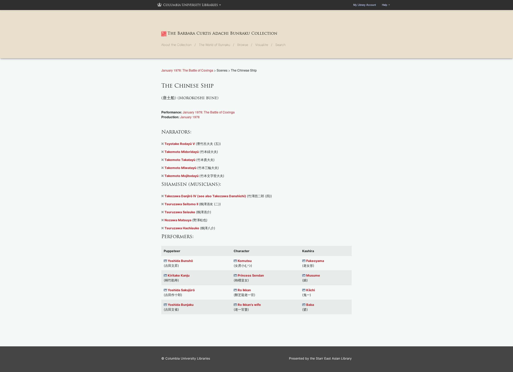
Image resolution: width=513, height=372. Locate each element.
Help (385, 5)
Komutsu (245, 261)
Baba (310, 305)
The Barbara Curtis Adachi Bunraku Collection (222, 33)
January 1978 (190, 117)
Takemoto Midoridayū (182, 152)
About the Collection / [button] (178, 45)
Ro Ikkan (244, 290)
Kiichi (310, 290)
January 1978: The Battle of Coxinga (187, 70)
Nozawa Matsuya (178, 220)
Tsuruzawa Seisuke (180, 212)
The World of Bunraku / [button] (216, 45)
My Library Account (364, 5)
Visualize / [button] (263, 45)
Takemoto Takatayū (180, 160)
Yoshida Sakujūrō (181, 290)
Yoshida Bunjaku (181, 305)
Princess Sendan (251, 275)
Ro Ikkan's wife (249, 305)
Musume (313, 275)
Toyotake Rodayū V (180, 144)
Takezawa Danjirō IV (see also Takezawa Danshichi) (206, 196)
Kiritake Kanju (179, 275)
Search (280, 45)
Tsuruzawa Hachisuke (182, 228)
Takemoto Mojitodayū (182, 176)
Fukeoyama (315, 261)
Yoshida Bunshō (180, 261)
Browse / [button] (244, 45)
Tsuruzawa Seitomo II (182, 204)
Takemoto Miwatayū (181, 168)
